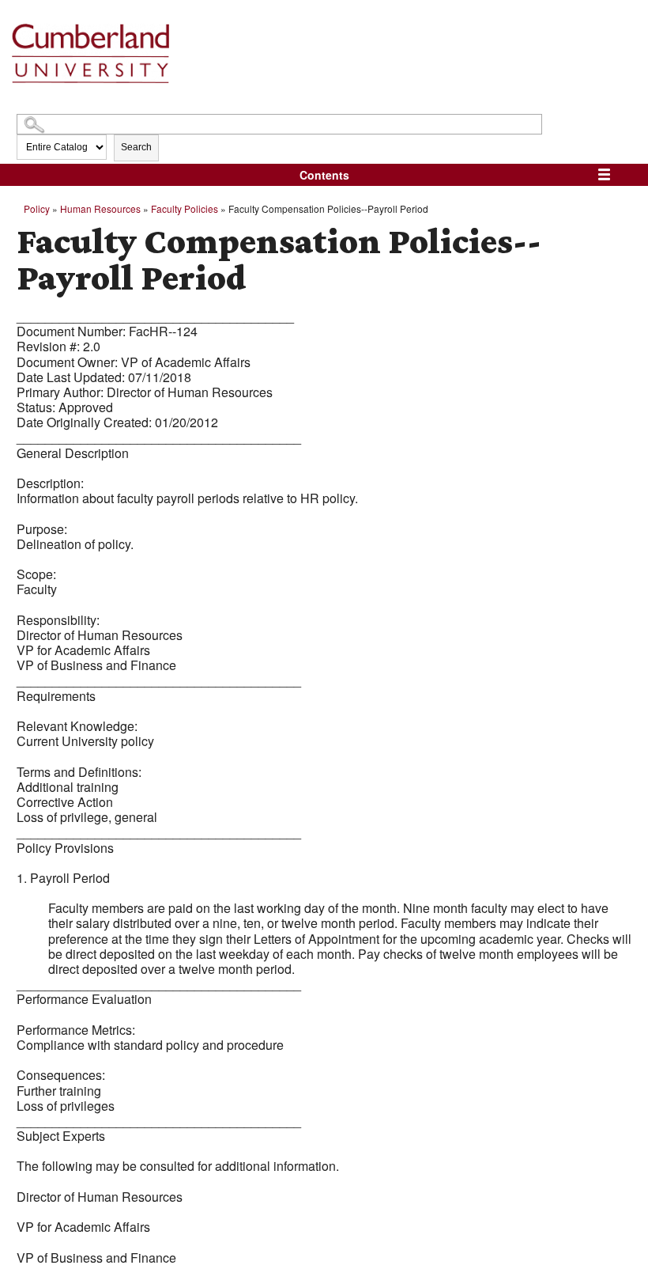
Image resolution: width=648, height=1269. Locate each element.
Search (136, 147)
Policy (37, 208)
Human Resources (100, 208)
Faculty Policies (184, 208)
